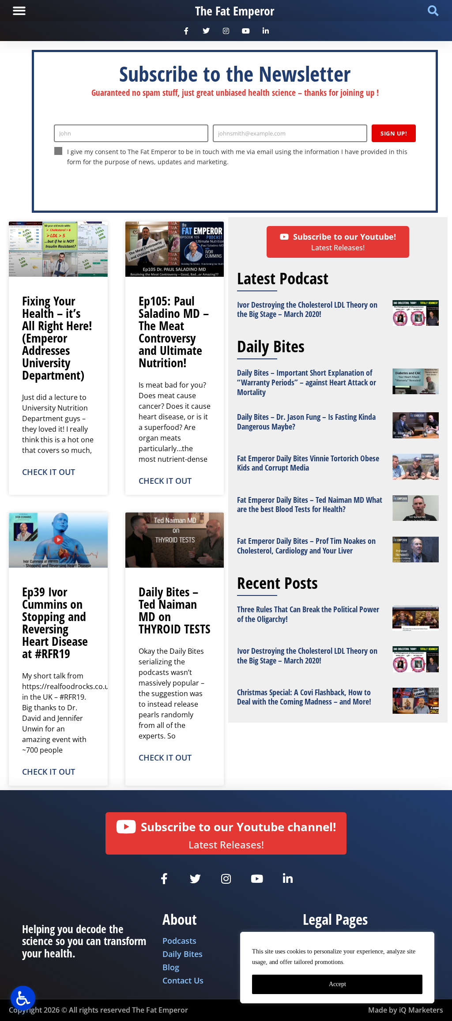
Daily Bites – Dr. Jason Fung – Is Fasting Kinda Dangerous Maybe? (306, 421)
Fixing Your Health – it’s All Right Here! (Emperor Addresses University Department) (57, 337)
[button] (19, 10)
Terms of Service (219, 180)
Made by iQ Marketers (405, 1010)
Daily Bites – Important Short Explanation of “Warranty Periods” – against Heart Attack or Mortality (306, 382)
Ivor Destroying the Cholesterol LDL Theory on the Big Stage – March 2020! (307, 309)
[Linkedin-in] (265, 31)
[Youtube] (246, 31)
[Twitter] (206, 31)
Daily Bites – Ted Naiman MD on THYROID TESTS (175, 610)
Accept (337, 984)
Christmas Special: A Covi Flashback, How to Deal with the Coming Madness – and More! (304, 697)
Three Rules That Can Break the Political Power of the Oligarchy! (308, 614)
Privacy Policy (177, 180)
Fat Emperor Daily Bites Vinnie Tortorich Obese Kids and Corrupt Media (308, 463)
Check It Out (48, 472)
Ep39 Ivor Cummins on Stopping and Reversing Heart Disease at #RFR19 (55, 622)
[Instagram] (226, 31)
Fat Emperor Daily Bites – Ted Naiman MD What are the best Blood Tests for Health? (309, 504)
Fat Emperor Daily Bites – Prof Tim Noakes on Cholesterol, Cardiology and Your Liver (306, 545)
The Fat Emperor (234, 10)
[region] (337, 967)
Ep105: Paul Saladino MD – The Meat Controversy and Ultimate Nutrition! (174, 331)
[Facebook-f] (186, 31)
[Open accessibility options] (23, 998)
